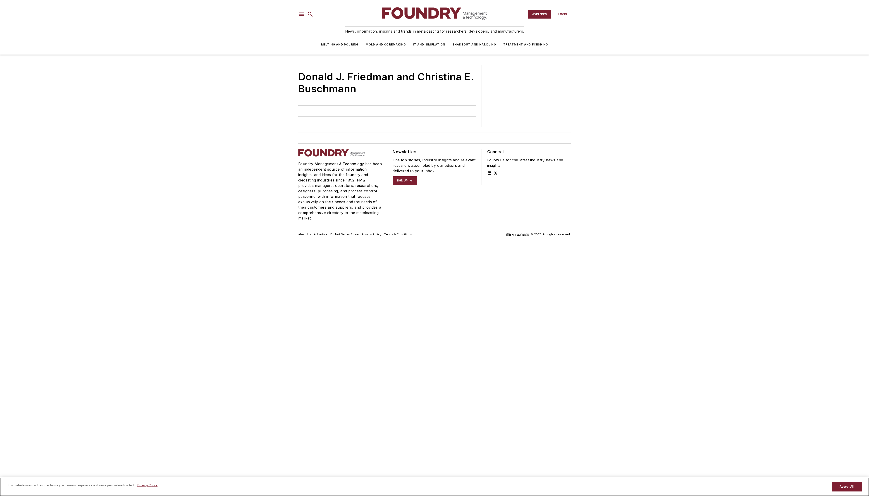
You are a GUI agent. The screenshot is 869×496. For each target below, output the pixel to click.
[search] (310, 14)
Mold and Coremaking (386, 44)
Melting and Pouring (340, 44)
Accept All (847, 486)
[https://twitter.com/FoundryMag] (495, 173)
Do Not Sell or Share (344, 234)
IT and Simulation (429, 44)
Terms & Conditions (398, 234)
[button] (301, 14)
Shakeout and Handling (474, 44)
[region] (434, 486)
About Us (304, 234)
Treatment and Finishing (525, 44)
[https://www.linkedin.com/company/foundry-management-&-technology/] (489, 173)
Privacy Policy (372, 234)
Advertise (321, 234)
